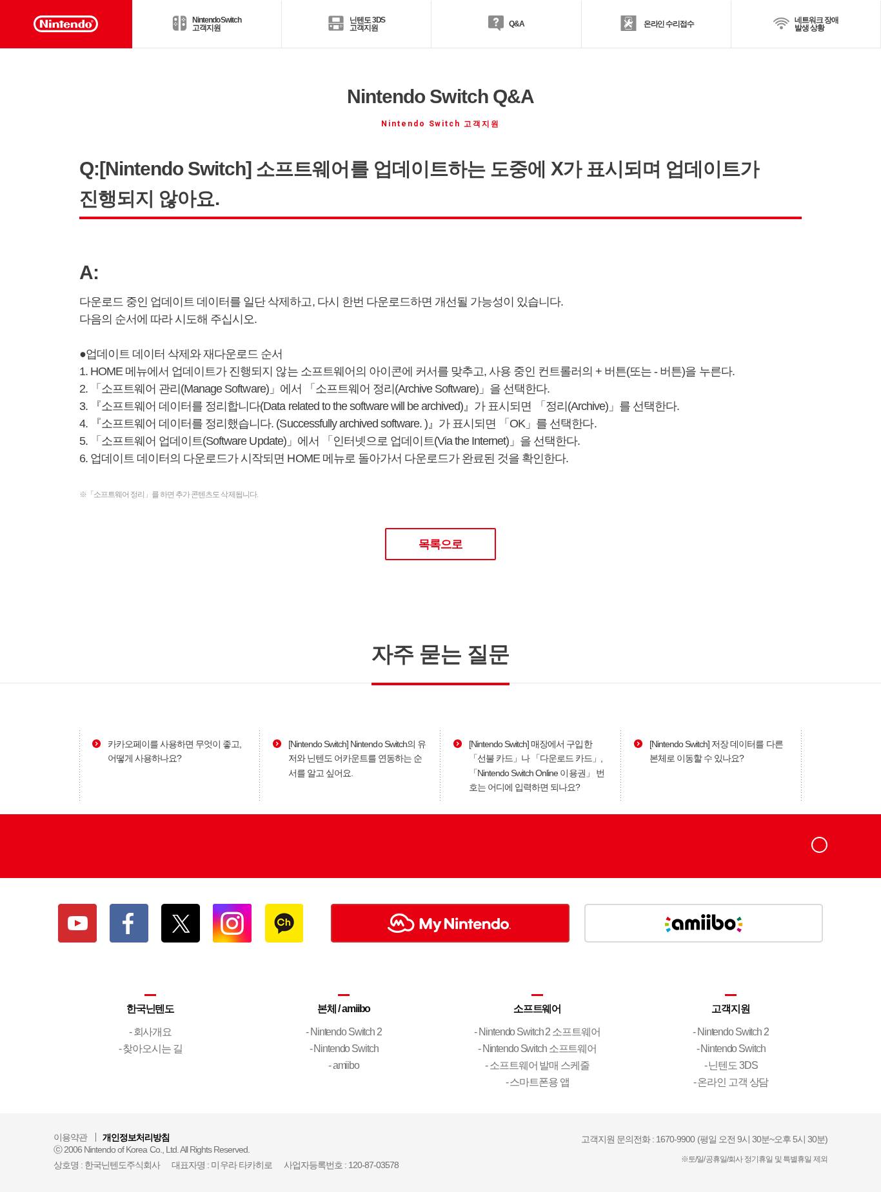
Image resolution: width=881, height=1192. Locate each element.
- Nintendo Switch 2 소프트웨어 (537, 1031)
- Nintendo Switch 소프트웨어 (537, 1048)
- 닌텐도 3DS (731, 1065)
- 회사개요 (150, 1031)
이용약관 (70, 1137)
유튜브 (77, 923)
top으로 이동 (819, 845)
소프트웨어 (537, 1008)
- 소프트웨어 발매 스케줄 (537, 1065)
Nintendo (95, 846)
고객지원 (730, 1008)
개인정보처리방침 (136, 1137)
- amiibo (343, 1065)
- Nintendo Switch (344, 1048)
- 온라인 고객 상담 (731, 1082)
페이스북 (129, 923)
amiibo (703, 923)
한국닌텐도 (150, 1008)
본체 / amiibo (344, 1008)
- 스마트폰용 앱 (537, 1082)
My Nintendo (450, 923)
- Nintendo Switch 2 (344, 1031)
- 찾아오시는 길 (151, 1048)
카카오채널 (283, 923)
